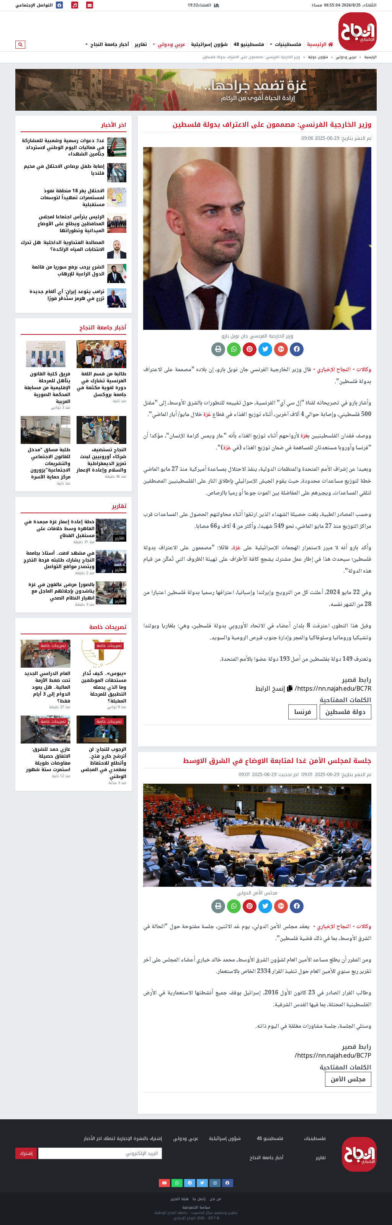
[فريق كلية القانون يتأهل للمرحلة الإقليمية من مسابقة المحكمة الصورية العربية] (45, 354)
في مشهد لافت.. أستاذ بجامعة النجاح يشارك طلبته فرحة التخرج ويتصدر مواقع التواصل (58, 560)
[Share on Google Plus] (281, 349)
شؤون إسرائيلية (209, 44)
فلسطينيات (287, 44)
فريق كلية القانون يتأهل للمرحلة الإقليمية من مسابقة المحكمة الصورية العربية (47, 388)
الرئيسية (370, 57)
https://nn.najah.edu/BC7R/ (333, 688)
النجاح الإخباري (357, 31)
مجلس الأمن (348, 1079)
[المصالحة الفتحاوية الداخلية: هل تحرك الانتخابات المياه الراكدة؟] (116, 249)
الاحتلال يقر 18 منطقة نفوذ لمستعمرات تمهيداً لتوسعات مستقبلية (72, 198)
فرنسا (302, 711)
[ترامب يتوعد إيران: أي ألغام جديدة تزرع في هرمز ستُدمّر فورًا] (116, 298)
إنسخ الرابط (271, 688)
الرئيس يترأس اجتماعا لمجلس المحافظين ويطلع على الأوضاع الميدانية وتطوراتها (71, 224)
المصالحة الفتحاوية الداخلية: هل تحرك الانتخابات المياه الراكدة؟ (63, 246)
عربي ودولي (170, 44)
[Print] (218, 349)
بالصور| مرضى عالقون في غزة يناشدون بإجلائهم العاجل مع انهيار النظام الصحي (61, 591)
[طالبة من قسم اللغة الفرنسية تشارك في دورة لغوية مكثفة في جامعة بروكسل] (101, 354)
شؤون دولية (318, 57)
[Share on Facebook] (297, 349)
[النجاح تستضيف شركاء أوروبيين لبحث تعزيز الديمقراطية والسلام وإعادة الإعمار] (101, 430)
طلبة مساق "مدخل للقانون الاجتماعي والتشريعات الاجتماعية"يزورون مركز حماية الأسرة (49, 464)
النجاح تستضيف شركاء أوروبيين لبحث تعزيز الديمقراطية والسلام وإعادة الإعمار (101, 460)
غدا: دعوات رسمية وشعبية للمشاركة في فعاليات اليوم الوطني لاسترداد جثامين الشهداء (63, 148)
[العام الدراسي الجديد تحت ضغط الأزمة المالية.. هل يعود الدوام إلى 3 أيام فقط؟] (45, 654)
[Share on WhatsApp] (234, 349)
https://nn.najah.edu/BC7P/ (333, 1055)
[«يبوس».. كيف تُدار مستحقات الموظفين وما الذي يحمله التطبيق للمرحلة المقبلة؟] (101, 654)
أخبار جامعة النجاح (109, 44)
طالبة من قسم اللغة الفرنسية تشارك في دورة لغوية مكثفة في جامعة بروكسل (101, 384)
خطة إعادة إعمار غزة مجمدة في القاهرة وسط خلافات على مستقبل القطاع (59, 529)
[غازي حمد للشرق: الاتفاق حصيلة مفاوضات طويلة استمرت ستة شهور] (45, 730)
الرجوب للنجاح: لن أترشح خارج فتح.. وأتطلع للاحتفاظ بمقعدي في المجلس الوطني (103, 763)
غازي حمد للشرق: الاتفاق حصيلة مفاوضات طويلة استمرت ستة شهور (48, 759)
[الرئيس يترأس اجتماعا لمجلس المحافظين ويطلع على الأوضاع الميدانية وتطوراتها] (116, 223)
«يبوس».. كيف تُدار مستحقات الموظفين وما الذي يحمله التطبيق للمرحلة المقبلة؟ (103, 687)
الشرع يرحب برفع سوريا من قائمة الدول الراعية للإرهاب (68, 271)
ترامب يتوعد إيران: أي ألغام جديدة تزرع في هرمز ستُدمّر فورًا (67, 295)
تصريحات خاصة (107, 627)
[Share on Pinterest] (249, 349)
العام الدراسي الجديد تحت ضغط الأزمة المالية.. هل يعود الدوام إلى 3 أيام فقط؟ (47, 687)
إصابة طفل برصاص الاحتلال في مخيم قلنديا (64, 170)
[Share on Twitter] (265, 349)
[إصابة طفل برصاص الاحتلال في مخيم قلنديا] (116, 172)
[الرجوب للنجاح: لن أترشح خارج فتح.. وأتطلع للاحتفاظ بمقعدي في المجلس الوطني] (101, 730)
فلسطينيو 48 (249, 44)
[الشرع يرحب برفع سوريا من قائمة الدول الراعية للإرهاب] (116, 273)
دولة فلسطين (345, 711)
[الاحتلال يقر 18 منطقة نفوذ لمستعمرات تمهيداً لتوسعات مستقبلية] (116, 197)
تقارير (141, 44)
